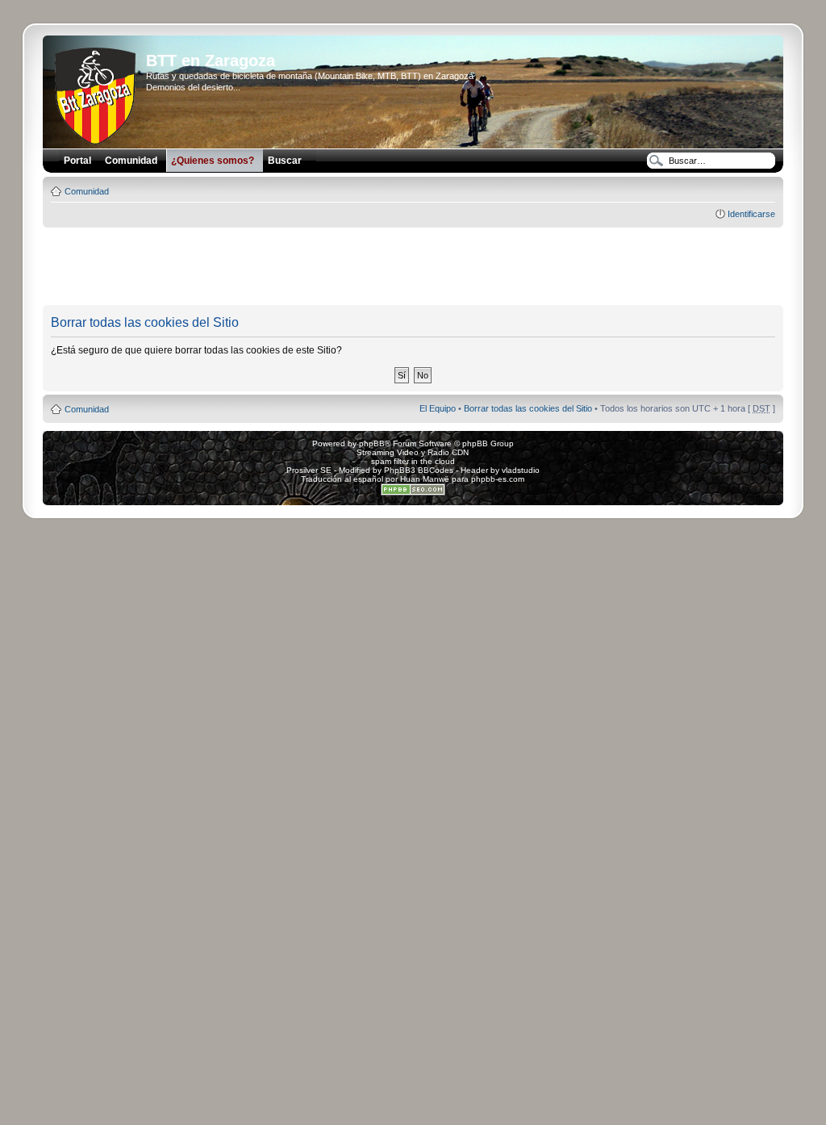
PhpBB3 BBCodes (418, 470)
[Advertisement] (413, 267)
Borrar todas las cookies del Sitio (528, 408)
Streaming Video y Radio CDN (413, 452)
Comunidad (87, 191)
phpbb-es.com (497, 479)
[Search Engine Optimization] (413, 492)
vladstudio (521, 470)
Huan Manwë (424, 479)
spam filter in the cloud (413, 461)
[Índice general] (96, 93)
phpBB (372, 443)
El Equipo (437, 408)
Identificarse (751, 214)
